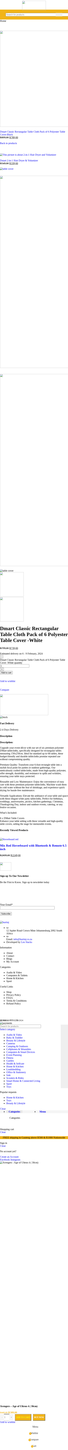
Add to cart (23, 1417)
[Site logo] (34, 9)
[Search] (59, 14)
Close (3, 1108)
